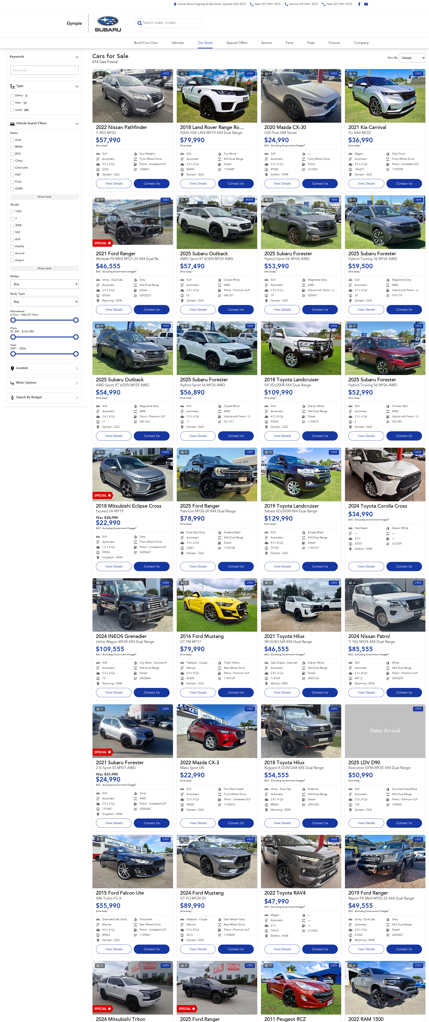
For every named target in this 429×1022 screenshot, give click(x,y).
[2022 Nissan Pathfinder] (133, 96)
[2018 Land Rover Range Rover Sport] (217, 96)
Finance (334, 43)
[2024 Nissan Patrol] (385, 605)
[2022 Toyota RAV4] (301, 862)
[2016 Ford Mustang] (217, 605)
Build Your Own (146, 43)
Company (361, 43)
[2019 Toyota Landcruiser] (301, 474)
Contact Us (152, 183)
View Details (114, 183)
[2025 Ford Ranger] (217, 474)
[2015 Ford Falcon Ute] (133, 862)
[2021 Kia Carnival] (385, 96)
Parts (289, 43)
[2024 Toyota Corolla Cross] (385, 474)
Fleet (311, 43)
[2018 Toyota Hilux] (301, 731)
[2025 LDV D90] (385, 731)
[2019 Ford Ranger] (385, 862)
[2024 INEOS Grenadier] (133, 605)
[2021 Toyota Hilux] (301, 605)
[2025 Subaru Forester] (301, 222)
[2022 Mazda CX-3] (217, 731)
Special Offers (237, 43)
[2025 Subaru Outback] (217, 222)
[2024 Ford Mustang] (217, 862)
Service (266, 43)
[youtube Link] (366, 4)
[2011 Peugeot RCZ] (301, 988)
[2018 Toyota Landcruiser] (301, 348)
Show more (44, 197)
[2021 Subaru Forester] (133, 731)
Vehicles (178, 43)
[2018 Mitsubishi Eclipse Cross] (133, 474)
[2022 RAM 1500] (385, 988)
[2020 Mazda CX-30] (301, 96)
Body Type (17, 293)
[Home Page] (94, 23)
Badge (14, 276)
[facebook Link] (359, 4)
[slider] (13, 320)
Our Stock (205, 43)
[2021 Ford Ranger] (133, 222)
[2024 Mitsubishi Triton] (133, 988)
